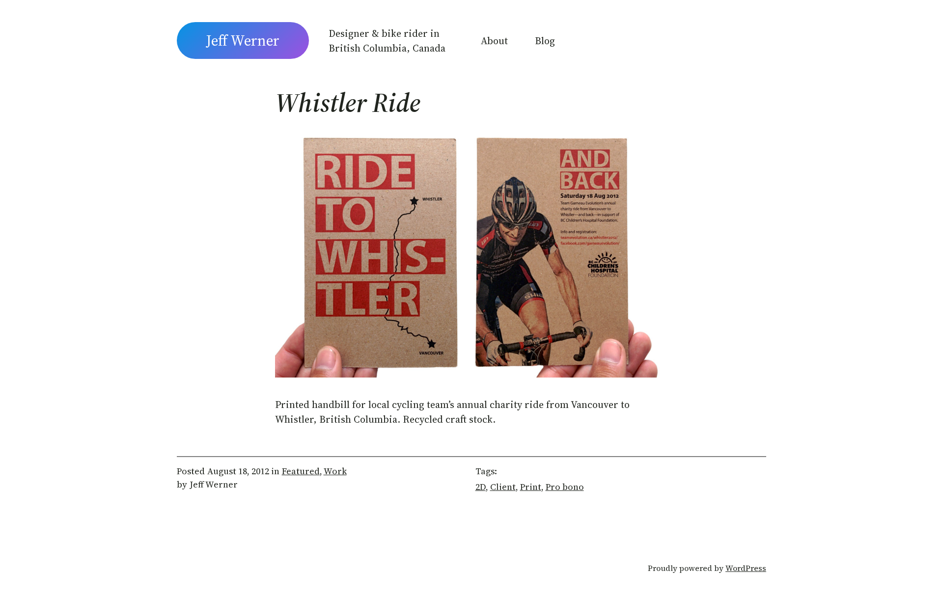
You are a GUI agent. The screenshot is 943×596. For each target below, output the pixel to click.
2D (480, 487)
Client (503, 487)
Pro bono (565, 487)
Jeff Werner (242, 40)
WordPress (745, 568)
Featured (301, 471)
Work (335, 471)
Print (530, 487)
